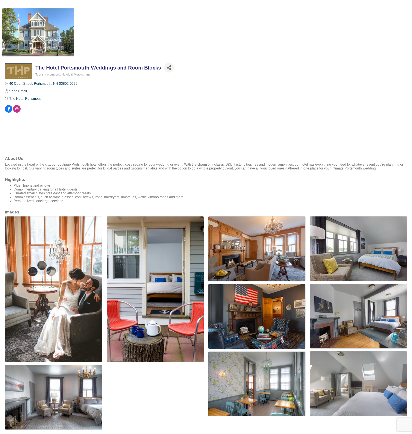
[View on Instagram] (17, 111)
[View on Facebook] (8, 111)
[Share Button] (169, 68)
